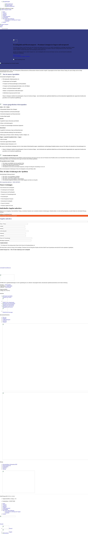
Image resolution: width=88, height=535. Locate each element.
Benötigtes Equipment (4, 240)
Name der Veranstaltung (5, 238)
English (10, 531)
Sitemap (4, 469)
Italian (7, 533)
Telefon (1, 228)
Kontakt (1, 524)
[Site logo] (5, 9)
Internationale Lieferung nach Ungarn (12, 19)
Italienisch (12, 6)
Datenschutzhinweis (7, 465)
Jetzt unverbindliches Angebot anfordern (21, 56)
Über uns (4, 317)
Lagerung (5, 320)
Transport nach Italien (7, 297)
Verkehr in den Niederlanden (8, 302)
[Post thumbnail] (7, 296)
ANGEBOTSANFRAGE (5, 267)
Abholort (2, 233)
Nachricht (7, 21)
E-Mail (1, 226)
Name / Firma (3, 223)
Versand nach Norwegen (8, 312)
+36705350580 (7, 284)
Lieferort (2, 235)
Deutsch (11, 3)
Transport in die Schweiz (8, 307)
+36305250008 (8, 287)
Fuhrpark (4, 318)
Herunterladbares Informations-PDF (10, 464)
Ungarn (10, 5)
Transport (4, 322)
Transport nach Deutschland (8, 304)
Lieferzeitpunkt (3, 231)
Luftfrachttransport (6, 319)
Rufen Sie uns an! (16, 55)
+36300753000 (9, 286)
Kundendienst (5, 466)
